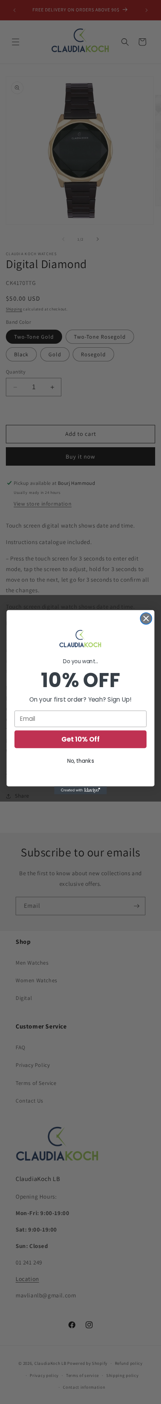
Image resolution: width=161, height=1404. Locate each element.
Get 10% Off (80, 739)
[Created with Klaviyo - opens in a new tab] (80, 790)
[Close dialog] (146, 618)
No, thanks (80, 760)
